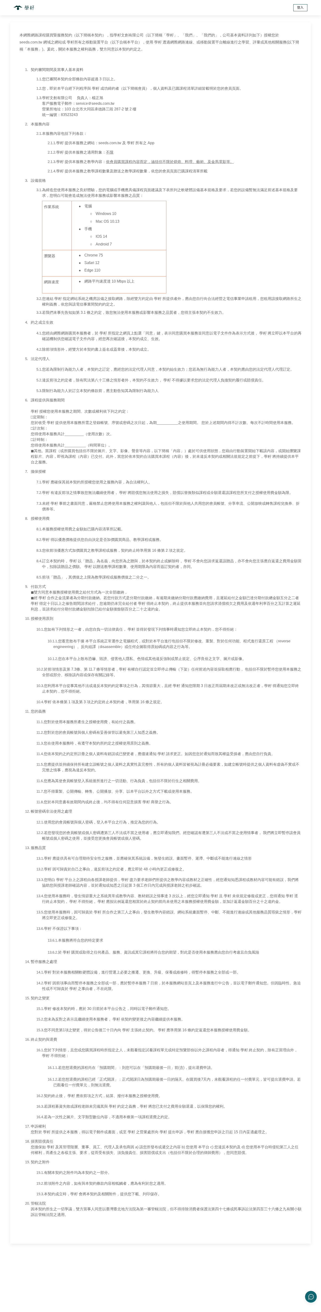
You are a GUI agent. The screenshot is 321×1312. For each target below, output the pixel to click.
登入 (300, 7)
